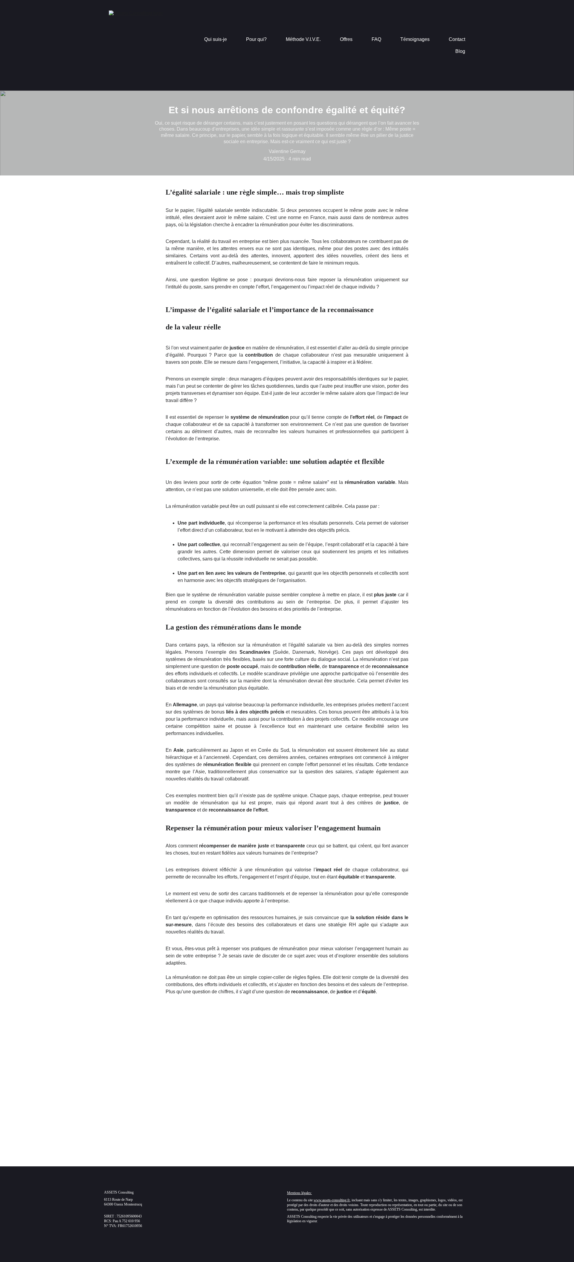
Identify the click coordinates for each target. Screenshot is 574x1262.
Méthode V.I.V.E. (303, 39)
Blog (460, 51)
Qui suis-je (215, 39)
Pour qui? (256, 39)
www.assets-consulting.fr (332, 1200)
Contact (457, 39)
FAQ (376, 39)
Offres (346, 39)
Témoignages (415, 39)
